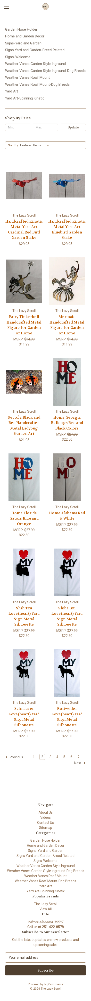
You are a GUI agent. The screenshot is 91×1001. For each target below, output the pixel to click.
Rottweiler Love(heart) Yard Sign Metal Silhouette (67, 716)
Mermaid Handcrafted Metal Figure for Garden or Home (67, 325)
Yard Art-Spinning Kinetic (24, 98)
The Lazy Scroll (45, 904)
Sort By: (13, 145)
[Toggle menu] (6, 6)
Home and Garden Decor (24, 36)
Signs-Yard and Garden (23, 43)
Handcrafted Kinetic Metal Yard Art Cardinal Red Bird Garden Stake (24, 229)
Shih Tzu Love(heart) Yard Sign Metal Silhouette (24, 616)
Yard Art (11, 91)
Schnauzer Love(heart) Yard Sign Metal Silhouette (24, 716)
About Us (46, 812)
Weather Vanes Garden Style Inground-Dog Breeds (45, 71)
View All (46, 909)
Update (73, 127)
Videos (45, 817)
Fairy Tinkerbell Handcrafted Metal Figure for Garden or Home (24, 325)
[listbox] (35, 145)
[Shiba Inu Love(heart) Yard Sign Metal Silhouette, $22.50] (67, 572)
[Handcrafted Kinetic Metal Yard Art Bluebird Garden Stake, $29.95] (67, 186)
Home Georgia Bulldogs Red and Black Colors (67, 423)
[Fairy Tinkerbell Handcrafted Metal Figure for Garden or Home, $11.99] (24, 281)
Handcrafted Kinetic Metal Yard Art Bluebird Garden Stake (67, 229)
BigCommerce (53, 984)
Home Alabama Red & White (67, 516)
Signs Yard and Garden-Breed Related (35, 50)
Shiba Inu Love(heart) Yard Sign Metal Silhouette (67, 616)
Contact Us (45, 823)
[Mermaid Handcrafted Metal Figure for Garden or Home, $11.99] (67, 281)
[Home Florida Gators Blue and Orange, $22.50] (24, 477)
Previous (16, 757)
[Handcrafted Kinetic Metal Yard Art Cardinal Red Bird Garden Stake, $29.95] (24, 186)
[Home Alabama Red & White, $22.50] (67, 477)
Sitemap (45, 828)
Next (78, 763)
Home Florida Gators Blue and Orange (24, 518)
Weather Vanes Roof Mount (27, 77)
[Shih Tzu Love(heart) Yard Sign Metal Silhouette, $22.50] (24, 572)
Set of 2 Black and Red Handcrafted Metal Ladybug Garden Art (24, 425)
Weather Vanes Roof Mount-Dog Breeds (37, 84)
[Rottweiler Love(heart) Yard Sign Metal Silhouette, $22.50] (67, 673)
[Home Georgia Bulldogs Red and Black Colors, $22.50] (67, 382)
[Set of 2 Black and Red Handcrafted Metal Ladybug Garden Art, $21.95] (24, 382)
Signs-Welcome (17, 57)
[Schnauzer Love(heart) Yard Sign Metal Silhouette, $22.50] (24, 673)
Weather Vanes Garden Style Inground (35, 64)
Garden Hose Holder (21, 29)
